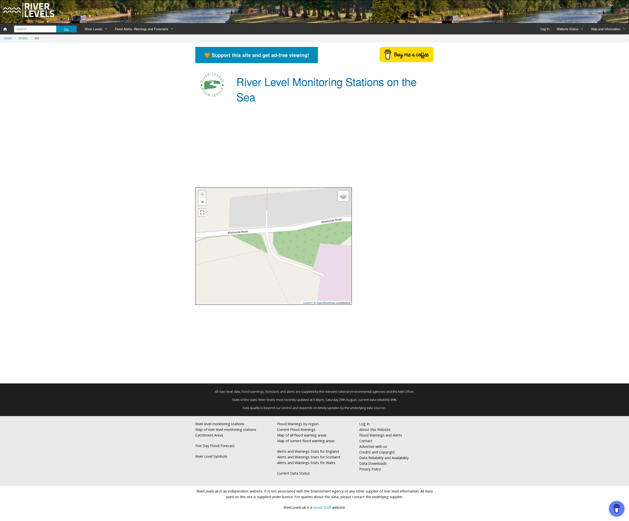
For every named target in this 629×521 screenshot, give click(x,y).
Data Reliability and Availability (384, 457)
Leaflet (307, 303)
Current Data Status (293, 473)
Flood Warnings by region (298, 424)
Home (8, 38)
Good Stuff (322, 507)
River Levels (93, 29)
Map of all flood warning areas (302, 435)
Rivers (23, 38)
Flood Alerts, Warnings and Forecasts (141, 29)
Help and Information (605, 29)
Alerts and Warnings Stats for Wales (306, 462)
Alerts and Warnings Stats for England (308, 451)
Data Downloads (373, 463)
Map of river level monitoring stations (225, 429)
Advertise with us (373, 446)
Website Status (568, 29)
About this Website (374, 429)
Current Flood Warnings (296, 429)
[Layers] (343, 196)
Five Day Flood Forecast (215, 445)
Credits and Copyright (377, 452)
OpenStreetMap (325, 303)
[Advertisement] (314, 148)
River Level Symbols (211, 456)
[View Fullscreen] (202, 212)
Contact (365, 440)
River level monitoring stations (219, 424)
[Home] (5, 29)
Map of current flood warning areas (306, 440)
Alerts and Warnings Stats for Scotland (308, 457)
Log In (545, 29)
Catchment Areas (209, 435)
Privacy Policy (370, 469)
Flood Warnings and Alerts (380, 435)
